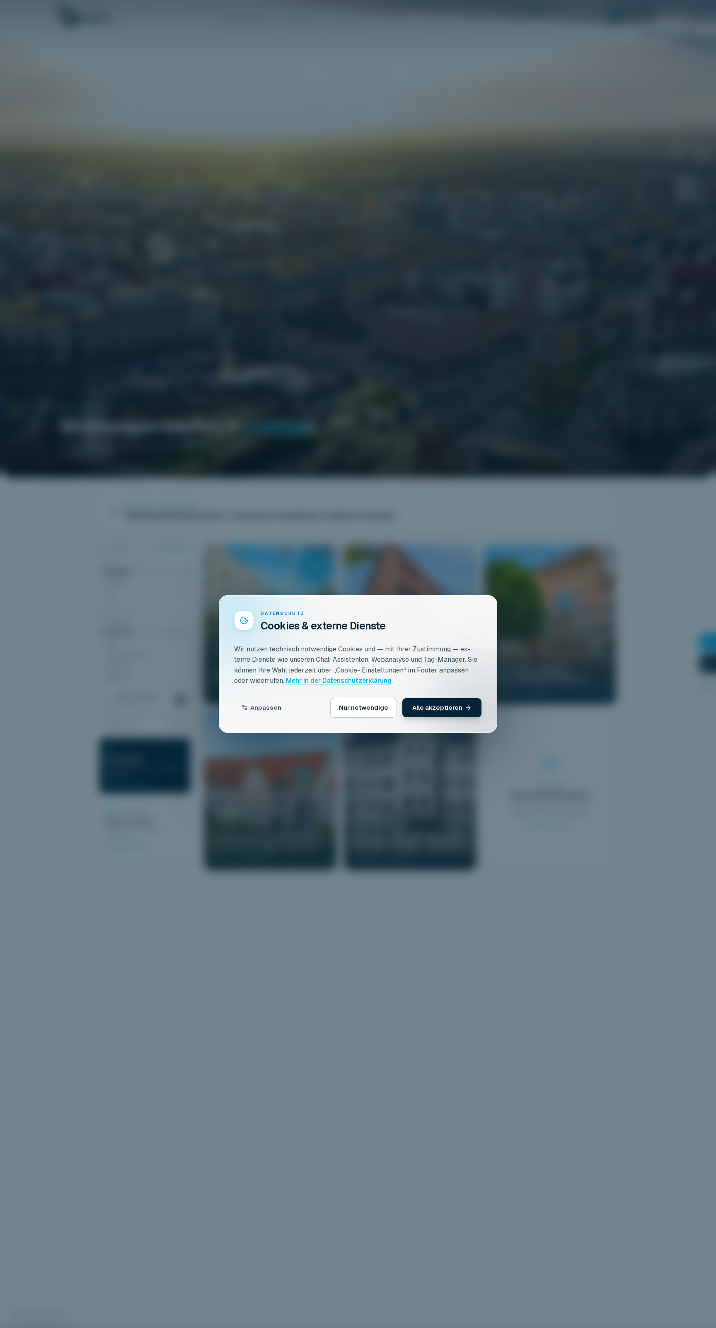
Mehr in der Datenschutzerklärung (339, 680)
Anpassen (265, 707)
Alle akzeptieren (437, 707)
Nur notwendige (363, 707)
